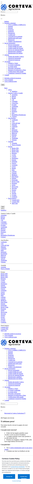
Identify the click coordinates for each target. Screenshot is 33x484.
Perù (13, 113)
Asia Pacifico (12, 118)
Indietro (6, 21)
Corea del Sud (16, 123)
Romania (14, 183)
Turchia (14, 193)
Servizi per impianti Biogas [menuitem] (16, 50)
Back (5, 88)
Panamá (14, 110)
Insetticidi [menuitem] (11, 31)
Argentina (15, 94)
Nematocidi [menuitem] (11, 33)
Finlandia (14, 161)
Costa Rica (15, 103)
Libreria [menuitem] (6, 55)
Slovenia (14, 188)
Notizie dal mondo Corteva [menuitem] (16, 56)
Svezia (14, 191)
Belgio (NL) (15, 150)
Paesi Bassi (15, 176)
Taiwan (14, 136)
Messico (14, 108)
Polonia (14, 178)
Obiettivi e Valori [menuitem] (13, 63)
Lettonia (14, 171)
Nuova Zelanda (16, 145)
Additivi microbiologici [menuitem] (15, 41)
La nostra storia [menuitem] (12, 66)
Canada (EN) (15, 200)
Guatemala (15, 106)
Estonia (14, 160)
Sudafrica (14, 91)
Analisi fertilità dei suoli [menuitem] (15, 46)
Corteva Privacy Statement (18, 466)
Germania (14, 165)
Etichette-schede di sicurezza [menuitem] (12, 78)
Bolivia (14, 96)
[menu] (1, 3)
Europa (10, 146)
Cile (13, 100)
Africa (10, 89)
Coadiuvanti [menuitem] (11, 35)
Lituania (14, 173)
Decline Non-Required (23, 477)
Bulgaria (14, 153)
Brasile (14, 98)
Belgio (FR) (15, 148)
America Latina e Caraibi (15, 93)
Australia (10, 141)
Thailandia (15, 138)
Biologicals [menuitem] (11, 40)
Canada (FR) (15, 202)
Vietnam (14, 140)
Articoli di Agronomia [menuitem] (14, 58)
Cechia (14, 155)
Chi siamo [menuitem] (7, 61)
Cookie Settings (16, 480)
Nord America (12, 198)
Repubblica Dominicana (19, 115)
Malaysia (14, 133)
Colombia (14, 101)
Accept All (9, 476)
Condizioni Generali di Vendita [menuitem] (17, 73)
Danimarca (15, 158)
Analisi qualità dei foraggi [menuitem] (15, 48)
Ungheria (14, 197)
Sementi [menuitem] (10, 26)
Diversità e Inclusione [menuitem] (14, 68)
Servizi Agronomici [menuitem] (13, 45)
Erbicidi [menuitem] (10, 28)
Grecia (14, 166)
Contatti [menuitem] (6, 75)
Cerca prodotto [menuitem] (8, 80)
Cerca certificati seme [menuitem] (10, 81)
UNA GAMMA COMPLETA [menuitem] (17, 25)
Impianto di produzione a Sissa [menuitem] (17, 70)
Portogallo (15, 180)
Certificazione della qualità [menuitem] (15, 71)
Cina (13, 121)
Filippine (14, 125)
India (13, 128)
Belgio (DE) (15, 151)
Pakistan (14, 135)
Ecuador (14, 105)
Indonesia (14, 130)
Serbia (13, 185)
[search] (1, 18)
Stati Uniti (15, 203)
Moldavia (14, 175)
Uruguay (14, 116)
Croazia (14, 156)
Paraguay (14, 111)
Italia (2, 84)
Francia (14, 163)
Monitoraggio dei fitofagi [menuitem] (15, 53)
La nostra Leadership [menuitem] (14, 65)
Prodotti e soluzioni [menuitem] (10, 23)
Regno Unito (15, 181)
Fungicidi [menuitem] (11, 30)
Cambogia (15, 120)
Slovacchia (15, 186)
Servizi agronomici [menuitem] (9, 43)
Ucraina (14, 195)
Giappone (14, 126)
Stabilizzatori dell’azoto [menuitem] (15, 38)
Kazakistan (15, 131)
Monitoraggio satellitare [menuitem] (15, 51)
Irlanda (14, 168)
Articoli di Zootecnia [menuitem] (14, 60)
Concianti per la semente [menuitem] (15, 36)
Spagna (14, 190)
